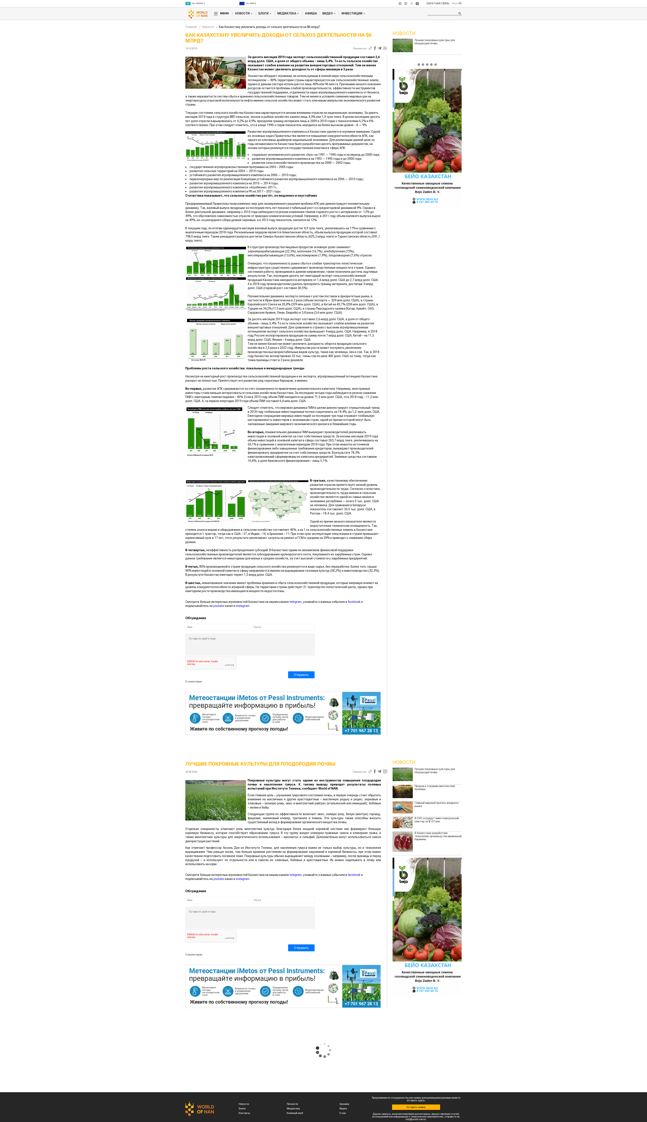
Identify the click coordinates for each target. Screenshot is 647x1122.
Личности (292, 1104)
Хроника (344, 1104)
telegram (296, 602)
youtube (218, 606)
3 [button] (427, 64)
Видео (327, 13)
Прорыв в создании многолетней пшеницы (434, 787)
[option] (212, 3)
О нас (343, 1113)
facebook (354, 602)
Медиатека (286, 13)
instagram (242, 606)
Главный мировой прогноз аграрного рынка (436, 804)
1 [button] (419, 64)
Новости (242, 13)
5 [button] (435, 64)
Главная (191, 27)
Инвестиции (352, 13)
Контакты (244, 1113)
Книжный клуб (295, 1113)
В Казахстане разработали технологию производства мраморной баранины (437, 43)
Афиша (311, 13)
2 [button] (423, 64)
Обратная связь (437, 3)
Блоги (263, 13)
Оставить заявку (416, 1107)
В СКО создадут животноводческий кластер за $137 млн (436, 820)
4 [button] (431, 64)
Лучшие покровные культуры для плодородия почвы (434, 770)
